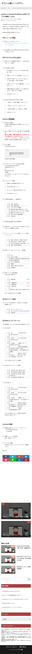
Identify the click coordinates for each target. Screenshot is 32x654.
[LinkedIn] (19, 460)
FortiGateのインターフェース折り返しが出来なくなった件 (15, 599)
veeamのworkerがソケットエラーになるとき (12, 607)
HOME (4, 8)
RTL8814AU (13, 20)
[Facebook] (6, 456)
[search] (29, 579)
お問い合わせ (22, 647)
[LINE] (12, 460)
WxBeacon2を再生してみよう (8, 603)
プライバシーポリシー (11, 647)
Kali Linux (4, 20)
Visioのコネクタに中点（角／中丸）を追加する (23, 547)
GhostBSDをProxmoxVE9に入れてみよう (11, 591)
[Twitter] (12, 456)
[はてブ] (26, 456)
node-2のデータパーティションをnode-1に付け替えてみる (24, 558)
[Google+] (19, 456)
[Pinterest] (26, 460)
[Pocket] (6, 460)
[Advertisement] (16, 482)
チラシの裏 (20, 649)
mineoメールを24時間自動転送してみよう (11, 595)
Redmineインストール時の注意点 (23, 567)
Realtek (8, 20)
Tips (9, 8)
